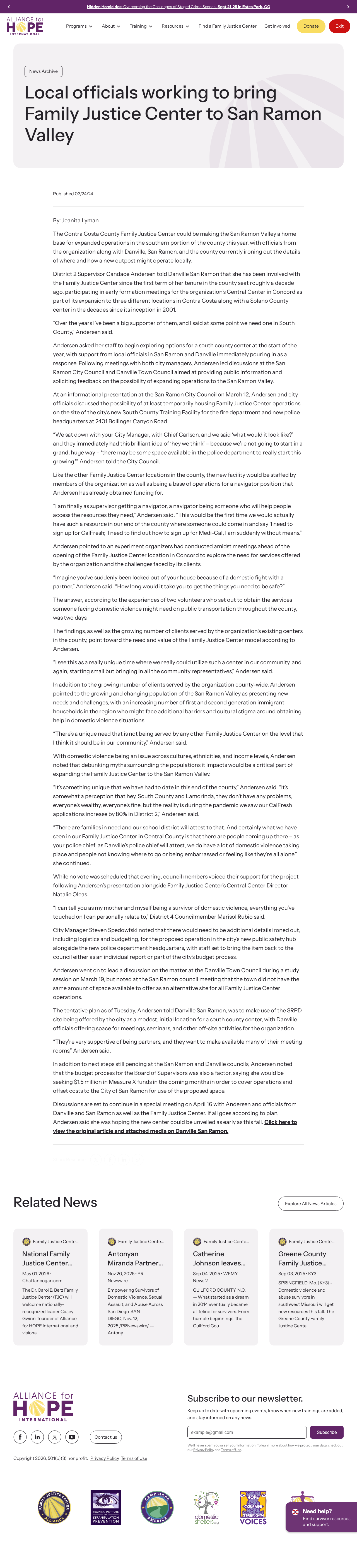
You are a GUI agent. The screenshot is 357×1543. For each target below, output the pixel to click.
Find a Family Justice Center (228, 26)
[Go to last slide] (9, 6)
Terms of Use (134, 1458)
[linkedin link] (37, 1437)
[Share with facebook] (110, 1160)
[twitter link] (54, 1437)
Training (138, 26)
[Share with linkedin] (124, 1160)
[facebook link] (20, 1437)
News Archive (43, 71)
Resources (173, 26)
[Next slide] (348, 6)
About (108, 26)
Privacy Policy (104, 1458)
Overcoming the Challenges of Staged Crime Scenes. (178, 6)
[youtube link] (72, 1437)
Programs (76, 26)
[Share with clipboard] (138, 1160)
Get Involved (277, 26)
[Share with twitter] (96, 1160)
